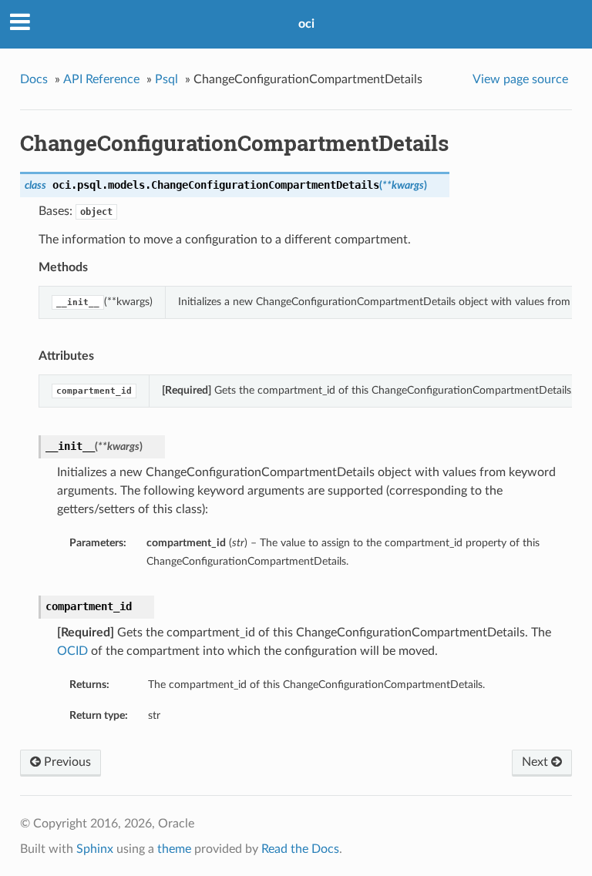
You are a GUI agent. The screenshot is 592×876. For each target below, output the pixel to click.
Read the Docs (300, 849)
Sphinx (94, 849)
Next (536, 762)
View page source (520, 79)
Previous (66, 762)
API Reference (101, 79)
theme (174, 849)
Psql (166, 79)
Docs (34, 79)
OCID (72, 651)
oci (306, 24)
